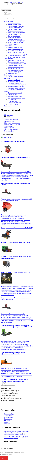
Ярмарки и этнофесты (15, 39)
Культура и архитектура (15, 42)
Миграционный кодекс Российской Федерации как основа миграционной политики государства (16, 436)
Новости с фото (13, 104)
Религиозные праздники (15, 89)
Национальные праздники (16, 26)
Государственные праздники (17, 85)
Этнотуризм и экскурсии (15, 67)
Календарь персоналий (15, 47)
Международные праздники (16, 88)
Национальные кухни (14, 29)
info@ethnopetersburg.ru (15, 2)
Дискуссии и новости (14, 102)
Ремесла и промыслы (14, 37)
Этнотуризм (8, 45)
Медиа (6, 91)
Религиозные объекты (15, 50)
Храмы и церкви (13, 44)
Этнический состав (14, 23)
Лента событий (12, 94)
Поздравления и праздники (16, 98)
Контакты (7, 106)
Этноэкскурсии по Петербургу (17, 54)
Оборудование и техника (13, 141)
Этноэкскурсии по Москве (16, 55)
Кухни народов (12, 101)
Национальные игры (14, 34)
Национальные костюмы (15, 76)
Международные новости (16, 96)
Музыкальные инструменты (16, 32)
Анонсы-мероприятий (11, 119)
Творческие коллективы (15, 31)
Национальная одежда (15, 27)
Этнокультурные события (16, 81)
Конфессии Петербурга (15, 24)
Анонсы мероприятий (15, 93)
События (7, 78)
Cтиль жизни (12, 99)
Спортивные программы (15, 70)
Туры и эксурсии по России (16, 57)
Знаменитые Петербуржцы (16, 40)
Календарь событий (14, 80)
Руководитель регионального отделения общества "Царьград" (16, 432)
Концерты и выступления (16, 60)
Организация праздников (16, 62)
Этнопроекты (8, 58)
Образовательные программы (17, 63)
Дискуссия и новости (11, 129)
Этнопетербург (9, 21)
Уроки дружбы (12, 73)
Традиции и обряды (14, 68)
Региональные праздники (16, 86)
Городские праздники (14, 83)
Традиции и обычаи (14, 36)
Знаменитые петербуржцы (16, 52)
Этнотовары (8, 75)
